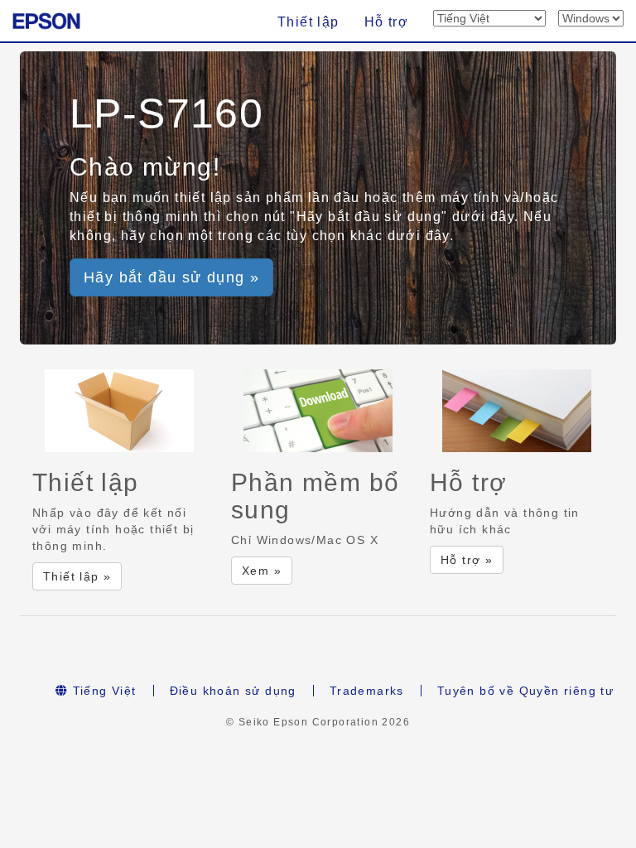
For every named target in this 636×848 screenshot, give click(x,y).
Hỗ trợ (386, 22)
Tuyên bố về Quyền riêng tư (525, 690)
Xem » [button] (262, 570)
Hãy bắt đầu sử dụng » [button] (171, 277)
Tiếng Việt (102, 690)
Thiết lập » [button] (77, 576)
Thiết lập (308, 22)
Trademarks (367, 690)
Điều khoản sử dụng (233, 690)
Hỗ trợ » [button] (467, 559)
